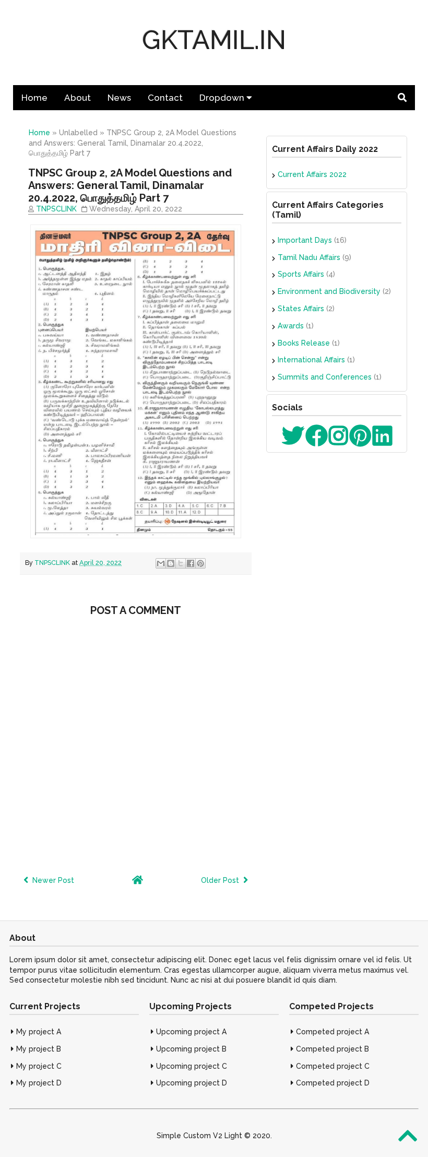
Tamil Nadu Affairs (309, 257)
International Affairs (311, 360)
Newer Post (51, 880)
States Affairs (301, 308)
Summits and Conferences (325, 377)
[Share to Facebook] (190, 563)
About (77, 97)
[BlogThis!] (170, 563)
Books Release (304, 343)
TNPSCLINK (56, 209)
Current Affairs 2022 (312, 174)
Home (34, 97)
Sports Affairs (301, 274)
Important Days (305, 240)
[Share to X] (180, 563)
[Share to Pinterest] (200, 563)
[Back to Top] (408, 1136)
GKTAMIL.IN (214, 40)
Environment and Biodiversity (329, 291)
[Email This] (161, 563)
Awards (291, 326)
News (119, 97)
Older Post (222, 880)
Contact (165, 97)
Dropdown (222, 97)
